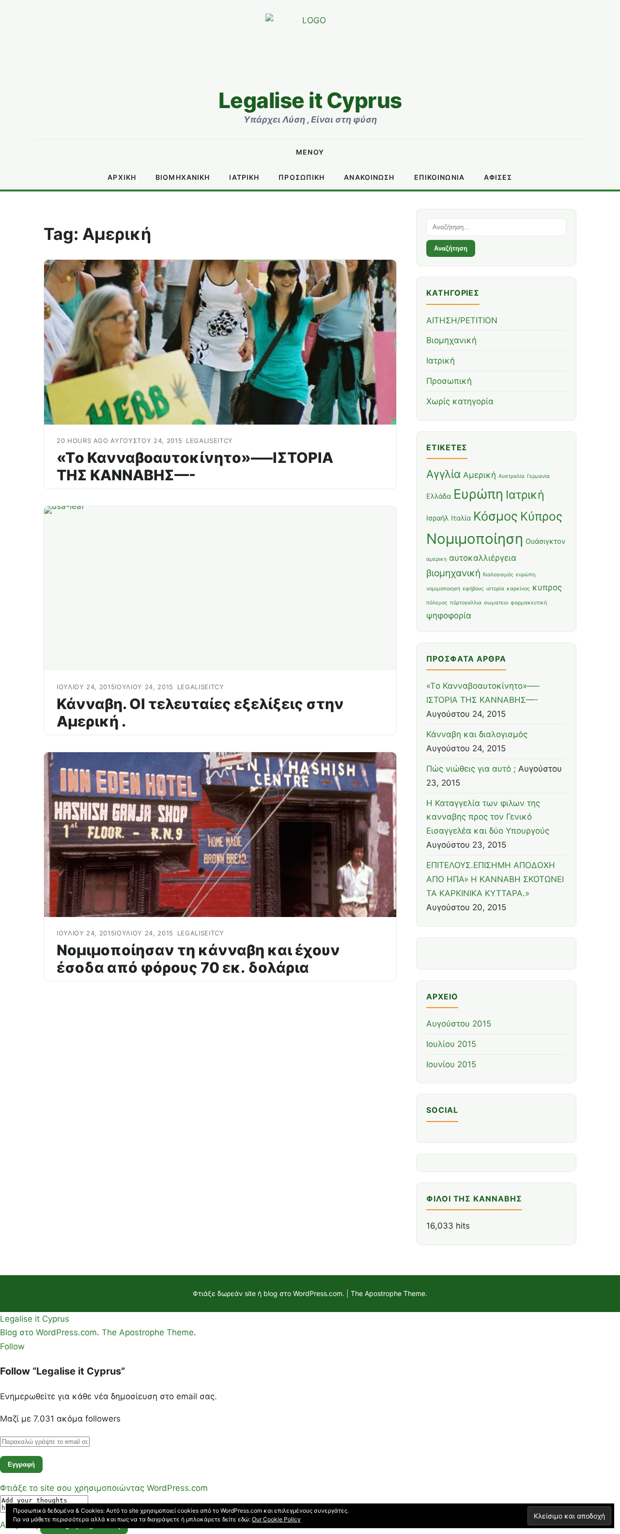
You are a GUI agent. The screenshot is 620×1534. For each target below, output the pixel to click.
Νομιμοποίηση (474, 538)
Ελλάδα (438, 496)
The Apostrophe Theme (388, 1293)
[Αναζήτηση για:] (496, 226)
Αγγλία (443, 473)
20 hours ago (83, 440)
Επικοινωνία (439, 177)
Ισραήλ (437, 518)
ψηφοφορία (448, 615)
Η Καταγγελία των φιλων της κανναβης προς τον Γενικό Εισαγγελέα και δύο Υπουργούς (489, 817)
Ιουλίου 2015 (451, 1044)
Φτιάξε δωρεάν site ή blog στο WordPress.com (267, 1293)
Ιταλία (461, 518)
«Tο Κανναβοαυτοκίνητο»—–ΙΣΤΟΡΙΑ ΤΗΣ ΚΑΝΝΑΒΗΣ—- (195, 466)
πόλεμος (437, 603)
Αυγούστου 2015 (458, 1023)
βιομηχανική (453, 573)
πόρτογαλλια (465, 603)
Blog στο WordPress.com (48, 1332)
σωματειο (496, 603)
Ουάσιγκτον (545, 541)
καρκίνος (518, 588)
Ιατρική (244, 177)
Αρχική (122, 177)
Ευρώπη (478, 494)
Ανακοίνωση (369, 177)
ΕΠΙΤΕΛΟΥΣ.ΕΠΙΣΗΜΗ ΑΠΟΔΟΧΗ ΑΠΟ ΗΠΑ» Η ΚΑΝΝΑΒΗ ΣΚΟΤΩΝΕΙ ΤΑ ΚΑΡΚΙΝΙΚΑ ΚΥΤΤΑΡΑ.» (495, 879)
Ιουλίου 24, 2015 (86, 687)
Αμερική (479, 475)
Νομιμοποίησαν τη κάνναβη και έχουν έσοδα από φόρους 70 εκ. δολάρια (198, 958)
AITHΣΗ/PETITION (461, 320)
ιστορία (495, 588)
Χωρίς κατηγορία (460, 401)
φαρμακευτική (529, 603)
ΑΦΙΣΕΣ (498, 177)
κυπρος (547, 587)
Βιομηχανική (182, 177)
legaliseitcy (209, 440)
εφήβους (473, 588)
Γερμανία (538, 476)
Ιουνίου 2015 (451, 1064)
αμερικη (436, 559)
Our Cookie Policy (276, 1519)
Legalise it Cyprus (310, 100)
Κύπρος (541, 516)
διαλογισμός (498, 574)
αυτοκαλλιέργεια (482, 558)
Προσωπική (302, 177)
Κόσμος (495, 515)
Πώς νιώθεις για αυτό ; (471, 769)
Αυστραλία (511, 476)
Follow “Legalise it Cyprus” (62, 1371)
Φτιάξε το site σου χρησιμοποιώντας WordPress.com (104, 1488)
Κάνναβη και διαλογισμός (476, 734)
